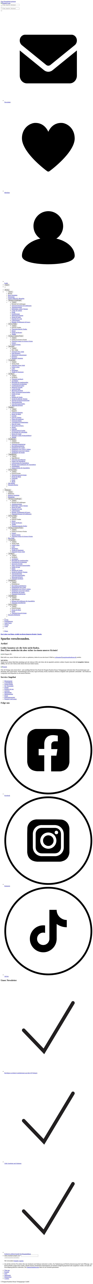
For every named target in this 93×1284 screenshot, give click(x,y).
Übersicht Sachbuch (17, 379)
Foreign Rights (8, 684)
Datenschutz (7, 1277)
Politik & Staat (16, 394)
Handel (6, 687)
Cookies (6, 1278)
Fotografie (15, 478)
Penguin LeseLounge (10, 699)
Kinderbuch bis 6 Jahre (18, 447)
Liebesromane (16, 320)
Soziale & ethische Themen (19, 399)
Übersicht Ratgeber (17, 412)
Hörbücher (7, 490)
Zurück (10, 292)
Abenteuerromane (17, 307)
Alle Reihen (11, 483)
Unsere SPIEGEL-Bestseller (16, 298)
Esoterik (14, 416)
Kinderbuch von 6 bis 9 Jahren (20, 451)
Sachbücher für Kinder (18, 452)
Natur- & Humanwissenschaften (21, 392)
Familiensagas (16, 314)
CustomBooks (8, 682)
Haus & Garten (16, 424)
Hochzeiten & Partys (18, 425)
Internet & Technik (17, 387)
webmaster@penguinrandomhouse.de (65, 657)
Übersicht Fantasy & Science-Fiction (22, 341)
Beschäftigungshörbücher (19, 586)
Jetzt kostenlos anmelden (12, 1257)
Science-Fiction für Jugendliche (21, 468)
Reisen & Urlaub (16, 434)
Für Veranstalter (8, 686)
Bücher (7, 290)
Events (6, 620)
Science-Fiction (16, 344)
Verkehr (14, 437)
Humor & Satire (16, 317)
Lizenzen (7, 691)
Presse (6, 696)
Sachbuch (11, 373)
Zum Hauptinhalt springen (8, 1)
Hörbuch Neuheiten (13, 495)
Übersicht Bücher (13, 485)
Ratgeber (11, 407)
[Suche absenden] (1, 5)
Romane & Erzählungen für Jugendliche (23, 601)
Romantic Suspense (17, 358)
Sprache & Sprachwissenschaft (20, 400)
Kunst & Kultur (12, 469)
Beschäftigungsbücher (18, 446)
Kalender (14, 429)
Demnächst (11, 297)
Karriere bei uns (9, 689)
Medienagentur (8, 694)
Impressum (7, 1275)
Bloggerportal (8, 681)
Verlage (6, 624)
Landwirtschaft (16, 389)
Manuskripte (8, 692)
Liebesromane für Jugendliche (20, 463)
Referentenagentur (9, 697)
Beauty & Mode (16, 414)
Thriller (14, 334)
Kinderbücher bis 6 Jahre (19, 587)
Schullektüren (16, 466)
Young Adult (12, 360)
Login (6, 626)
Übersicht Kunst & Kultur (19, 475)
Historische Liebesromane (19, 355)
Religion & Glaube (17, 397)
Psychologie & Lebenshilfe (19, 432)
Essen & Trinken (16, 417)
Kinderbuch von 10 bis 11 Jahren (21, 449)
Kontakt (6, 1272)
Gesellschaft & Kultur (18, 385)
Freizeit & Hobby (17, 421)
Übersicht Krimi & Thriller (19, 329)
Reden (13, 395)
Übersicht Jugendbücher (19, 459)
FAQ (5, 1273)
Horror (14, 331)
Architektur (15, 381)
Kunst (13, 480)
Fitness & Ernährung (18, 419)
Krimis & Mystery (17, 332)
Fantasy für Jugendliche (18, 461)
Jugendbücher (12, 454)
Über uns (7, 1270)
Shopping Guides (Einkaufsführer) (21, 435)
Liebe (13, 368)
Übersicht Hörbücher (14, 615)
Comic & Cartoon (17, 310)
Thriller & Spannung (18, 372)
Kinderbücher (12, 439)
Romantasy (15, 370)
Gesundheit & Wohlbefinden (20, 422)
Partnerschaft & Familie (18, 430)
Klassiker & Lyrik (17, 319)
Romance (14, 356)
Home (6, 631)
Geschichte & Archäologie (19, 384)
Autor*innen (8, 623)
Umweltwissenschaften (18, 404)
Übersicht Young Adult (18, 365)
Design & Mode (16, 476)
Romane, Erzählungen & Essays (21, 322)
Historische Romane (17, 315)
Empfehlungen (8, 621)
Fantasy (14, 343)
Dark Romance (16, 353)
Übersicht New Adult (18, 351)
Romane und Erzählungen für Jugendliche (24, 464)
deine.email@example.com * (12, 1255)
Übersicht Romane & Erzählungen (21, 305)
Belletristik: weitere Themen (20, 309)
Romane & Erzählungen (15, 300)
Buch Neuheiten (12, 295)
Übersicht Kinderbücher (18, 444)
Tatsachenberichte (17, 402)
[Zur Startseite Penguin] (5, 3)
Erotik (13, 312)
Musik (13, 481)
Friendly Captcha (18, 1261)
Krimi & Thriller (13, 324)
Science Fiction (16, 535)
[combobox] (46, 5)
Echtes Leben (15, 367)
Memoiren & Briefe (17, 390)
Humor (14, 427)
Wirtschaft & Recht (17, 405)
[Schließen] (5, 488)
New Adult (11, 346)
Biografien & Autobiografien (20, 382)
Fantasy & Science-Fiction (16, 336)
